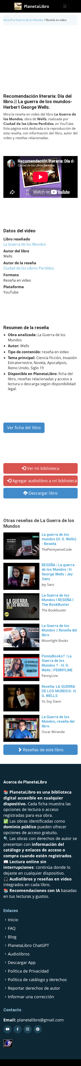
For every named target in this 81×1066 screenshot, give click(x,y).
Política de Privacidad (28, 971)
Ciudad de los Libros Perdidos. (29, 268)
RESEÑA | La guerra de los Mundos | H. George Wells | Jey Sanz (58, 572)
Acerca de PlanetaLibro (25, 782)
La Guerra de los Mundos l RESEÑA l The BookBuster (57, 600)
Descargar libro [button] (42, 493)
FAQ (12, 928)
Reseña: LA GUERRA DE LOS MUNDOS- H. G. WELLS (59, 691)
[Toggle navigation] (65, 6)
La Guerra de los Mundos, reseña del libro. (58, 722)
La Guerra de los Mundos (28, 20)
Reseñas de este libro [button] (42, 749)
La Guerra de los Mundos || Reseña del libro (59, 630)
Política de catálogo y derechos (37, 980)
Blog (12, 937)
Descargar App (22, 962)
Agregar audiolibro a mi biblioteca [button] (44, 480)
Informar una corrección (31, 997)
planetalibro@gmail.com (40, 1020)
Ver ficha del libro (24, 427)
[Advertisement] (40, 60)
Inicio (6, 20)
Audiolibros (19, 954)
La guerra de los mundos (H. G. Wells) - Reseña (59, 539)
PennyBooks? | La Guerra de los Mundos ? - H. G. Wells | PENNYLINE (57, 663)
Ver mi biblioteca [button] (42, 468)
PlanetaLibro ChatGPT (28, 945)
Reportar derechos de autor (34, 988)
